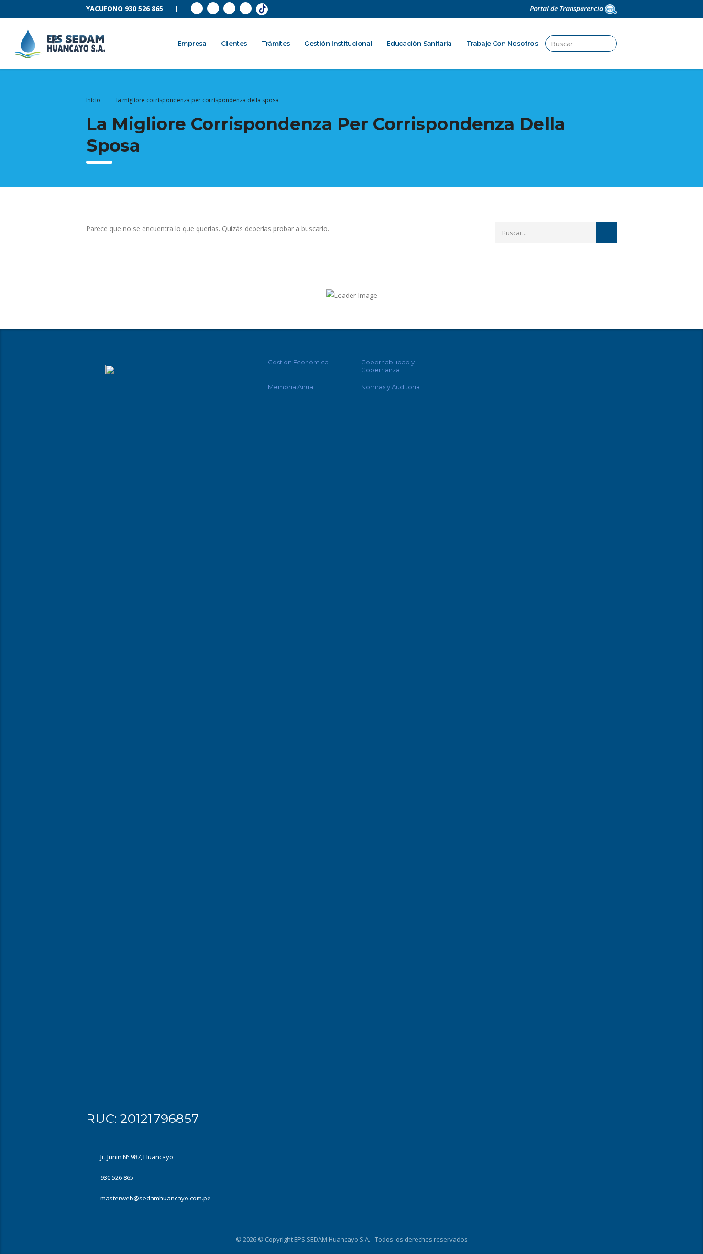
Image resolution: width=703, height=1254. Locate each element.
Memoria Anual (291, 387)
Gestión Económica (298, 362)
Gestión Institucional (338, 43)
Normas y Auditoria (390, 387)
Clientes (234, 43)
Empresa (192, 43)
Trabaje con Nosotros (502, 43)
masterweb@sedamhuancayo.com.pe (155, 1198)
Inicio (93, 100)
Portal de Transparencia (567, 8)
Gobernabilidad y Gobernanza (388, 366)
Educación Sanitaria (419, 43)
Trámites (276, 43)
